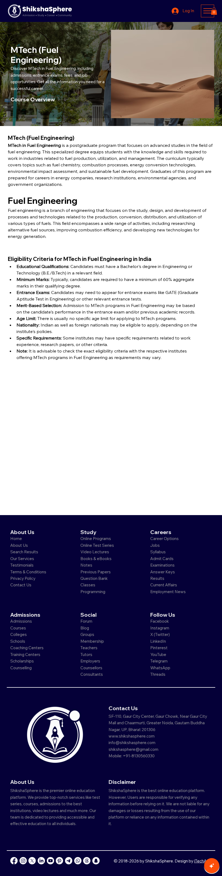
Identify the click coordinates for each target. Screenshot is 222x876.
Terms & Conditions (28, 571)
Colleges (18, 634)
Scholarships (22, 661)
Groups (87, 634)
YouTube (158, 654)
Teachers (88, 647)
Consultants (91, 674)
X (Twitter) (160, 634)
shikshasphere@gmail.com (133, 749)
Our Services (22, 558)
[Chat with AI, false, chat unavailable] (211, 865)
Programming (92, 591)
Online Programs (95, 538)
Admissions (21, 621)
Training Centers (25, 654)
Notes (86, 565)
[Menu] (207, 11)
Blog (84, 628)
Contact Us (20, 584)
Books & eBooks (96, 558)
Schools (17, 641)
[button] (214, 11)
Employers (90, 661)
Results (157, 578)
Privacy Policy (22, 578)
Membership (92, 641)
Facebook (159, 621)
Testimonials (22, 565)
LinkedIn (158, 641)
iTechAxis (203, 861)
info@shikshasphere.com (132, 742)
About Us (19, 545)
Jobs (155, 545)
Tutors (86, 654)
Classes (88, 584)
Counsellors (91, 667)
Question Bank (94, 578)
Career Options (164, 538)
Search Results (24, 551)
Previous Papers (95, 571)
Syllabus (158, 551)
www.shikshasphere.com (132, 736)
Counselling (21, 667)
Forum (86, 621)
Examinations (162, 565)
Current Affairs (163, 584)
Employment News (168, 591)
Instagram (159, 628)
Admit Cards (162, 558)
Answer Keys (162, 571)
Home (16, 538)
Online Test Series (97, 545)
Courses (18, 628)
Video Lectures (94, 551)
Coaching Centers (27, 647)
